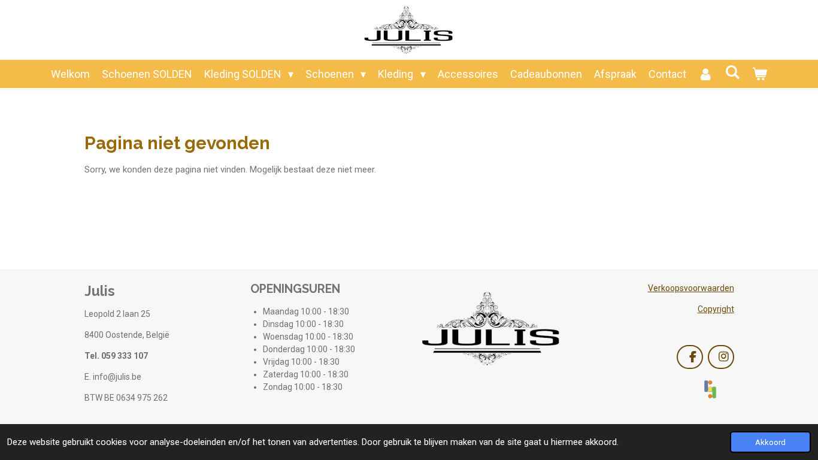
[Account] (705, 74)
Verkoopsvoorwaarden (691, 288)
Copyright (716, 309)
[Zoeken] (732, 72)
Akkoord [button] (770, 442)
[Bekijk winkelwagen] (759, 74)
